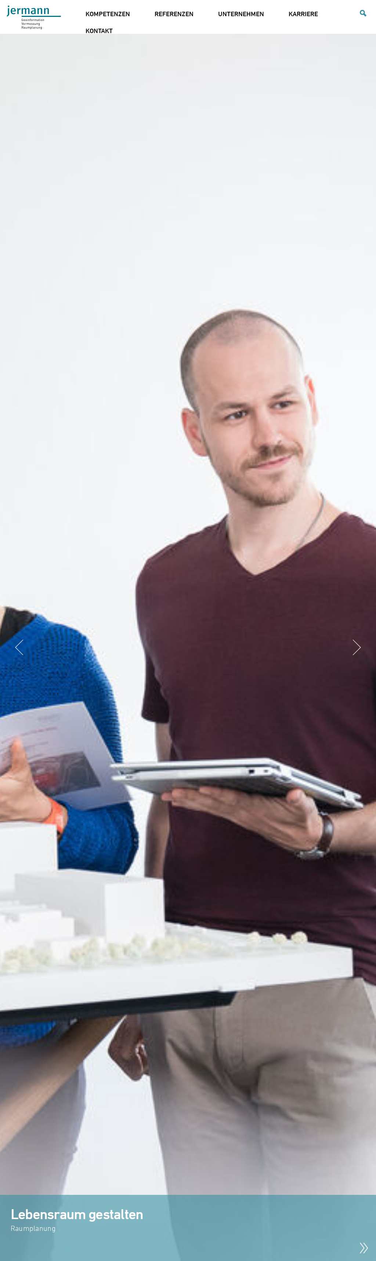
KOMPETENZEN (108, 13)
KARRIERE (303, 13)
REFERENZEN (174, 13)
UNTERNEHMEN (241, 13)
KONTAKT (99, 30)
